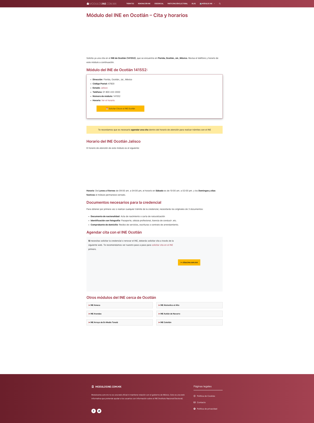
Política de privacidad (207, 409)
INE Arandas (96, 314)
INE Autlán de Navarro (170, 314)
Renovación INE (144, 4)
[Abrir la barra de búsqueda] (220, 3)
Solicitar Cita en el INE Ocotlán (120, 108)
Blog (194, 4)
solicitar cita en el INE (162, 245)
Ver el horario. (108, 100)
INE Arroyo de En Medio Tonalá (104, 322)
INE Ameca (95, 305)
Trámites (130, 4)
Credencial (159, 4)
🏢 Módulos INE (206, 4)
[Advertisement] (154, 38)
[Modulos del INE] (102, 3)
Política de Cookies (206, 396)
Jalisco (104, 88)
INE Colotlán (165, 322)
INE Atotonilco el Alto (169, 305)
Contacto (201, 402)
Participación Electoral (178, 4)
